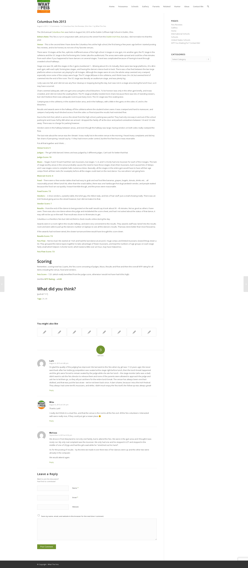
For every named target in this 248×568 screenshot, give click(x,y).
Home (173, 31)
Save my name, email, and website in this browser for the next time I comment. (72, 516)
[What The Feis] (43, 6)
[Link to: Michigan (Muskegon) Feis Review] (89, 332)
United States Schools (180, 40)
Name (75, 488)
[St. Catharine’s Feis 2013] (2, 284)
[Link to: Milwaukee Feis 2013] (119, 332)
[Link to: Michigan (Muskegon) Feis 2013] (104, 332)
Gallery (174, 27)
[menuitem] (111, 6)
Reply (51, 390)
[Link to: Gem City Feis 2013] (149, 332)
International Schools (180, 34)
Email (75, 497)
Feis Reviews (79, 26)
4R (46, 299)
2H (43, 299)
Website (75, 507)
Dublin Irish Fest (113, 36)
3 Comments (54, 26)
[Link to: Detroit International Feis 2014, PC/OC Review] (59, 332)
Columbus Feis (68, 26)
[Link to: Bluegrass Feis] (44, 332)
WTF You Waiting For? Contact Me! (185, 43)
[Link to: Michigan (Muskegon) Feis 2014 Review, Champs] (134, 332)
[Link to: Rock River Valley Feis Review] (74, 332)
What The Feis (101, 26)
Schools (174, 37)
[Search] (208, 6)
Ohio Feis (88, 26)
